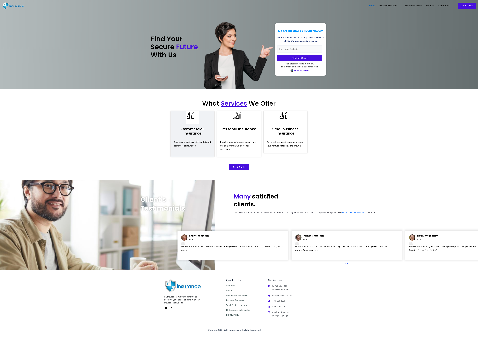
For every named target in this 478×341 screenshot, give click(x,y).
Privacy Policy (232, 314)
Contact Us (231, 290)
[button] (398, 6)
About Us (230, 285)
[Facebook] (165, 307)
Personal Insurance (239, 129)
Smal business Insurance (285, 131)
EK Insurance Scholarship (238, 310)
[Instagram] (171, 307)
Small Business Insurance (238, 305)
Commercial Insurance (192, 131)
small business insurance (354, 212)
